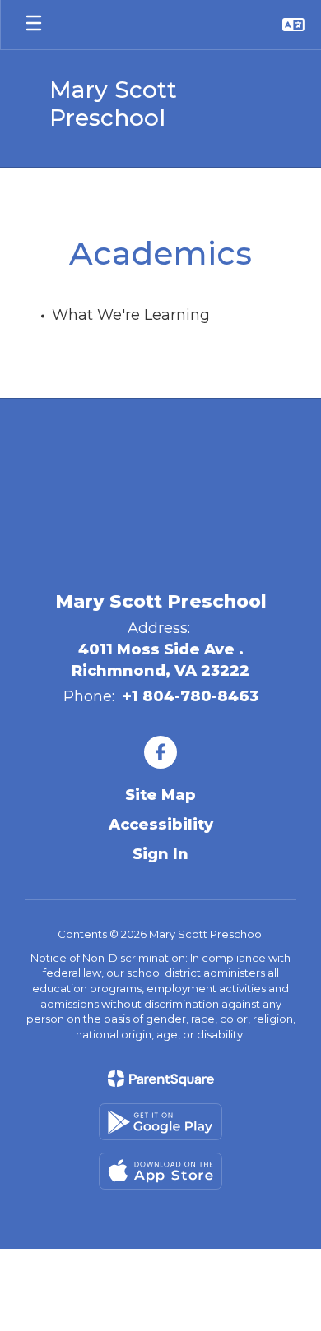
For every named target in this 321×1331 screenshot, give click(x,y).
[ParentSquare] (161, 1078)
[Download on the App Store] (160, 1171)
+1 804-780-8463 (190, 696)
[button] (293, 24)
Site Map (160, 795)
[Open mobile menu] (34, 24)
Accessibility (161, 825)
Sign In (160, 854)
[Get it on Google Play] (160, 1121)
